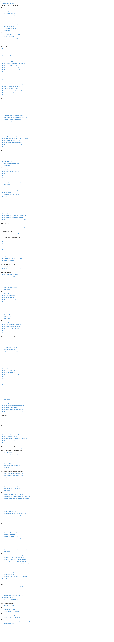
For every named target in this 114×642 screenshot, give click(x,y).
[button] (0, 0)
